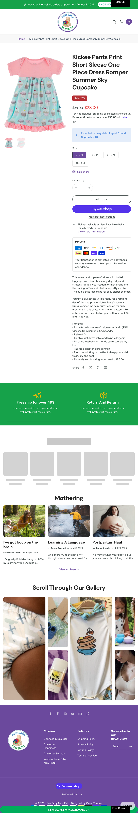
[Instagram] (65, 714)
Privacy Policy (85, 744)
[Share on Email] (105, 367)
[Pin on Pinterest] (98, 367)
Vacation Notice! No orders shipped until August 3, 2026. (62, 4)
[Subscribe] (131, 746)
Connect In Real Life (55, 738)
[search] (114, 21)
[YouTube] (72, 714)
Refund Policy (85, 750)
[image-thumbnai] (8, 142)
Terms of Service (87, 755)
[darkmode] (129, 22)
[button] (69, 809)
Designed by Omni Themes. (87, 803)
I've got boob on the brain (20, 544)
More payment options (102, 216)
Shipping (98, 113)
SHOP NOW (106, 4)
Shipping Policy (86, 738)
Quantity (78, 180)
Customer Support (54, 753)
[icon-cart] (121, 21)
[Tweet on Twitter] (90, 367)
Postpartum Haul (107, 542)
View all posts (67, 569)
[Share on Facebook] (83, 367)
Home (21, 38)
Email (116, 746)
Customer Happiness (50, 746)
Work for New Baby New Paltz (55, 760)
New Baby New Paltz (58, 803)
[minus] (76, 187)
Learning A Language (66, 542)
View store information (91, 231)
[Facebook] (50, 714)
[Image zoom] (34, 94)
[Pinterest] (58, 714)
